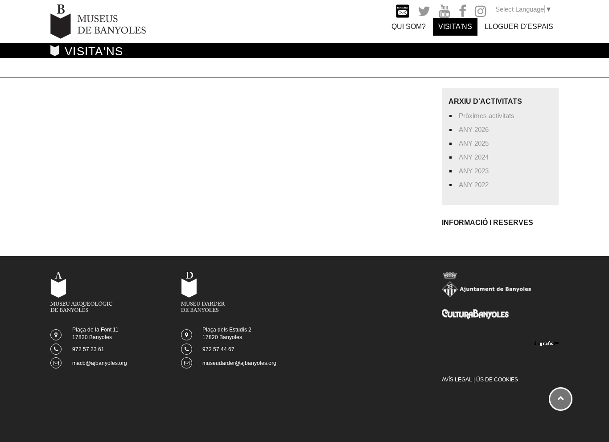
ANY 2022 (474, 184)
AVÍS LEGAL (457, 380)
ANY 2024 (474, 157)
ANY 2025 (474, 143)
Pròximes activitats (486, 115)
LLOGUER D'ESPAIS (519, 26)
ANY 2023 (474, 171)
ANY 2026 (474, 129)
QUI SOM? (408, 26)
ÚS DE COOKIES (497, 380)
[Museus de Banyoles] (98, 21)
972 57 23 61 (88, 349)
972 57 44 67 (218, 349)
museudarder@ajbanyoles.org (239, 363)
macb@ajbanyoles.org (99, 363)
